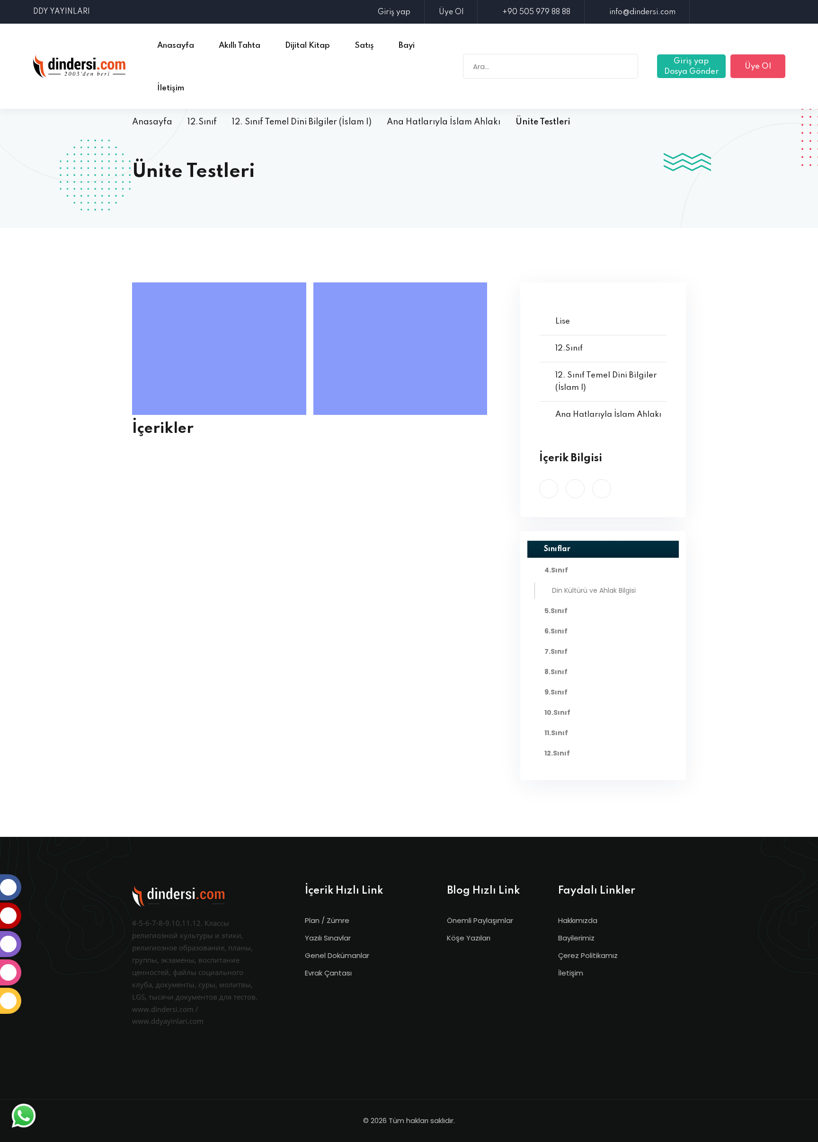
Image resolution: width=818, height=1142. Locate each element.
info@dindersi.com (642, 12)
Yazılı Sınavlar (328, 938)
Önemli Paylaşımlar (480, 920)
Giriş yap (394, 12)
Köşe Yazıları (468, 938)
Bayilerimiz (576, 938)
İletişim (570, 973)
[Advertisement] (221, 348)
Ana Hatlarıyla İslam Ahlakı (443, 122)
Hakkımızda (577, 920)
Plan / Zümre (327, 920)
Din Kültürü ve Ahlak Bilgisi (594, 590)
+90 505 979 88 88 (536, 12)
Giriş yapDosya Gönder (691, 66)
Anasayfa (152, 122)
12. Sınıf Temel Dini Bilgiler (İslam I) (302, 122)
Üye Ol (451, 12)
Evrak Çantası (328, 973)
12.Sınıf (202, 122)
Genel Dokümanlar (337, 955)
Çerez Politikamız (588, 955)
